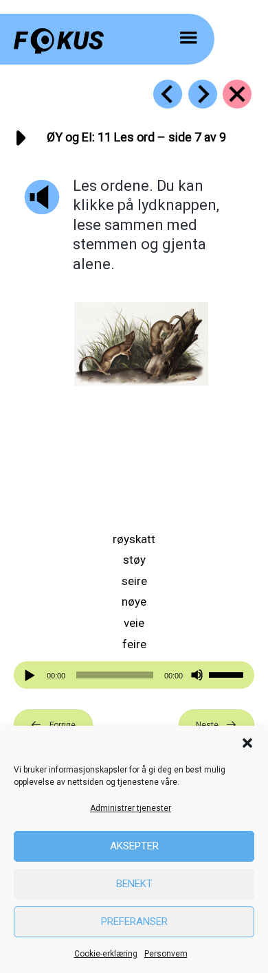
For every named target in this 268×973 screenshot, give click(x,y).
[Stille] (197, 675)
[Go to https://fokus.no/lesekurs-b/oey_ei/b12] (203, 94)
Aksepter (134, 846)
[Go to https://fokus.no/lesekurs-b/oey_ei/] (237, 94)
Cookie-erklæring (105, 954)
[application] (134, 675)
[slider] (228, 673)
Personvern (166, 954)
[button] (247, 743)
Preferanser (134, 921)
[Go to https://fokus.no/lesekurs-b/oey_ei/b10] (167, 94)
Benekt (134, 884)
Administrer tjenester (130, 808)
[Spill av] (31, 675)
